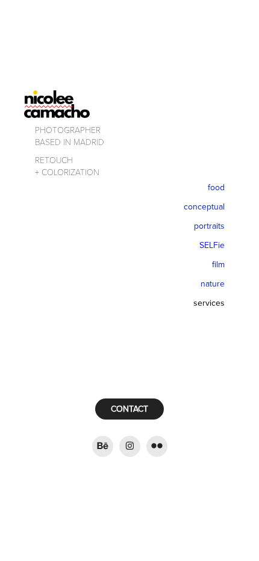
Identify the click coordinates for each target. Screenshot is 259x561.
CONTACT (129, 409)
